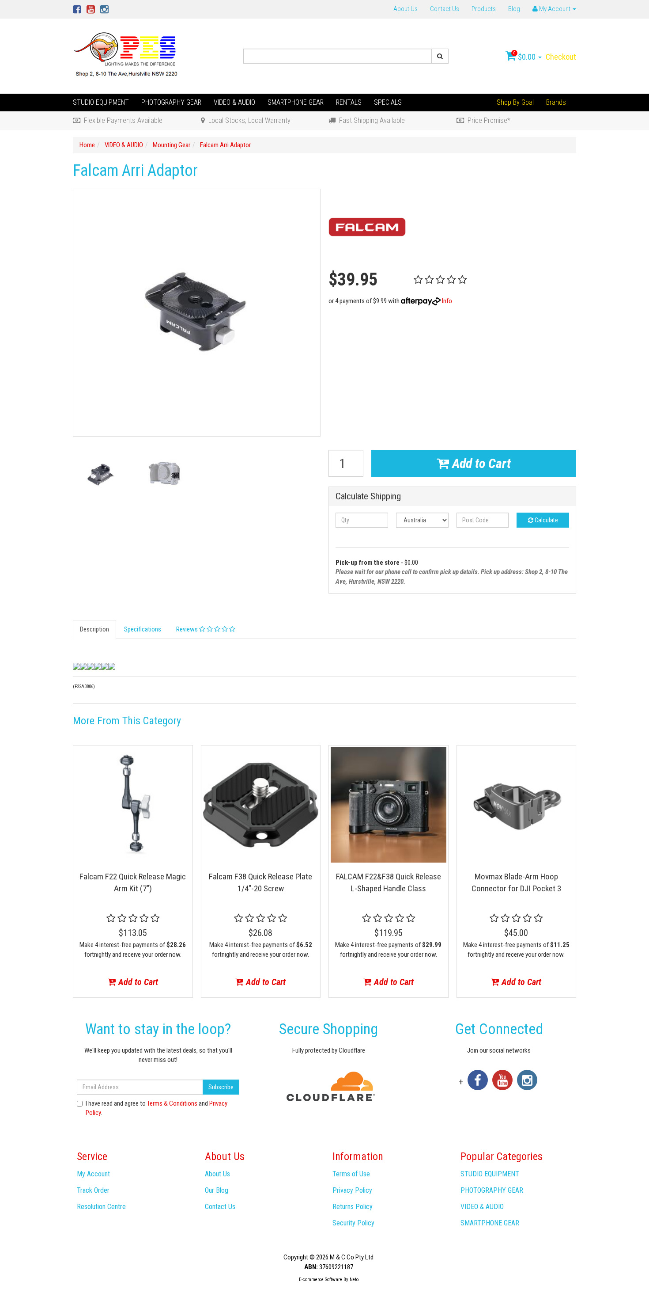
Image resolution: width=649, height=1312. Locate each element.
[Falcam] (367, 227)
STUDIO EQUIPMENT (101, 102)
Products (484, 9)
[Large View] (101, 474)
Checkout (561, 56)
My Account (93, 1174)
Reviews (187, 629)
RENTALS (349, 102)
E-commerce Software (320, 1279)
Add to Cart (480, 463)
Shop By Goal (515, 102)
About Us (405, 9)
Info (447, 301)
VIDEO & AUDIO (234, 102)
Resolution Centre (101, 1206)
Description (94, 629)
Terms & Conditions (172, 1103)
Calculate (545, 520)
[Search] (440, 56)
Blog (514, 9)
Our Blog (216, 1190)
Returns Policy (352, 1206)
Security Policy (353, 1223)
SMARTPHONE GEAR (296, 102)
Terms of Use (351, 1174)
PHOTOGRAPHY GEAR (171, 102)
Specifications (142, 629)
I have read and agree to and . (156, 1108)
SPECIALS (388, 102)
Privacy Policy (352, 1190)
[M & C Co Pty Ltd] (126, 56)
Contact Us (444, 9)
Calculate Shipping (368, 496)
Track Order (93, 1190)
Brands (556, 102)
